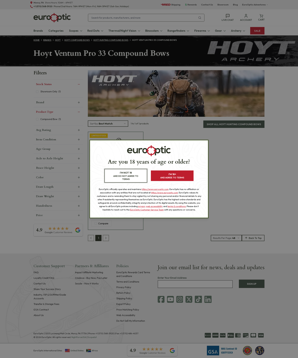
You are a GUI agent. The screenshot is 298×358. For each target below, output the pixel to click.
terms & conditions (176, 206)
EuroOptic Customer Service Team (147, 209)
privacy (141, 206)
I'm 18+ (172, 176)
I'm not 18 (125, 176)
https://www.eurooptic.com (155, 189)
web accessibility (154, 206)
